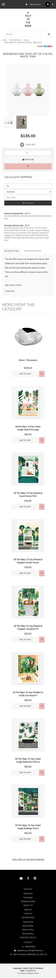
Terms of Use (28, 922)
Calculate (28, 203)
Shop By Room (15, 40)
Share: (40, 46)
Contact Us (28, 914)
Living (26, 40)
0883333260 (30, 947)
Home (4, 40)
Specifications (32, 251)
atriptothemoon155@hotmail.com (30, 951)
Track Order (28, 898)
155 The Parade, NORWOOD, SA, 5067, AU (30, 954)
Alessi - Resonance (28, 360)
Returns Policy (28, 930)
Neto (37, 973)
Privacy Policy (28, 926)
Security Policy (28, 934)
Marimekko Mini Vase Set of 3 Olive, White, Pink (22, 42)
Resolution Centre (28, 901)
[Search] (49, 34)
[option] (28, 90)
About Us (28, 910)
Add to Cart (25, 374)
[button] (48, 969)
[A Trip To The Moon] (28, 19)
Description (11, 251)
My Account (34, 4)
